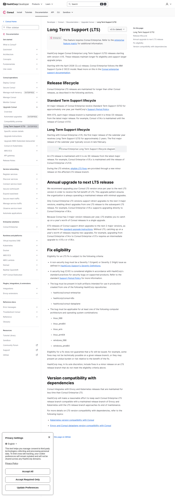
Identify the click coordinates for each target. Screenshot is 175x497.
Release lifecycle (140, 36)
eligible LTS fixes (79, 168)
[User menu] (168, 4)
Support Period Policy (98, 109)
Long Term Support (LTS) (143, 32)
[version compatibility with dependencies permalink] (125, 378)
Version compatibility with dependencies (150, 46)
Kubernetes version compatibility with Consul (72, 420)
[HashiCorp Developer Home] (16, 4)
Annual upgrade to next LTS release (148, 39)
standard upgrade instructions (78, 229)
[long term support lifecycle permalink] (92, 130)
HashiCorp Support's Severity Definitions (80, 265)
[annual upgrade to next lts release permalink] (116, 182)
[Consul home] (8, 12)
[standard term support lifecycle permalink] (98, 101)
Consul (61, 22)
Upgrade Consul (87, 22)
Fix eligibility (138, 43)
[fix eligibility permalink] (73, 250)
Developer (51, 22)
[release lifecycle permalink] (81, 83)
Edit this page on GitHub (60, 437)
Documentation (72, 22)
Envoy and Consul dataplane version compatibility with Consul (80, 425)
